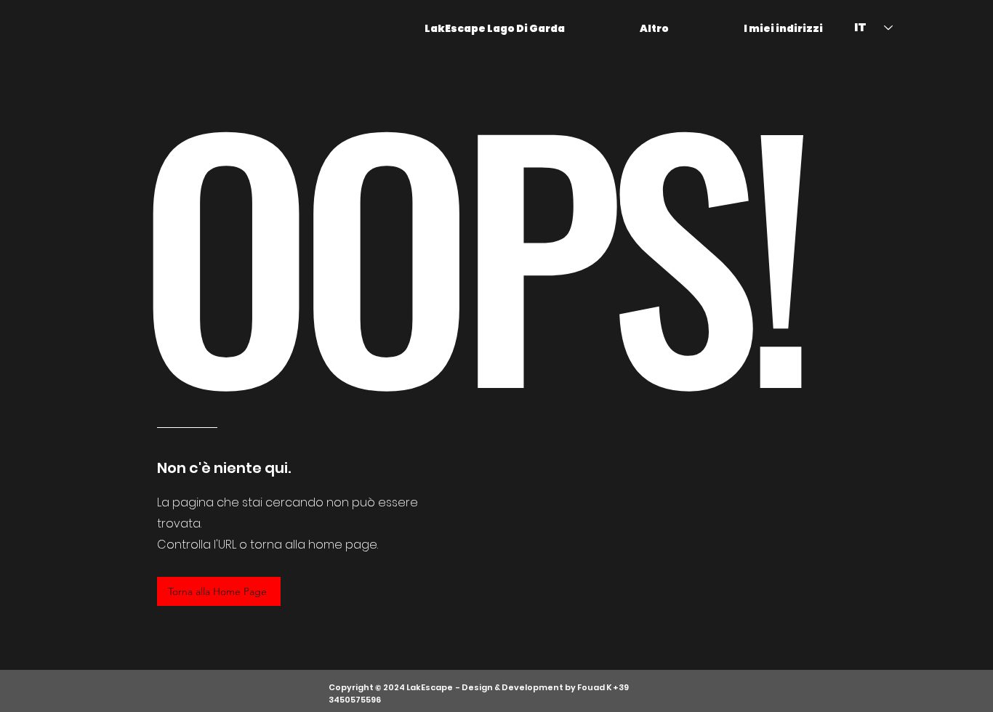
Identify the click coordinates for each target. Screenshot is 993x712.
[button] (628, 28)
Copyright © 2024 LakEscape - (395, 687)
